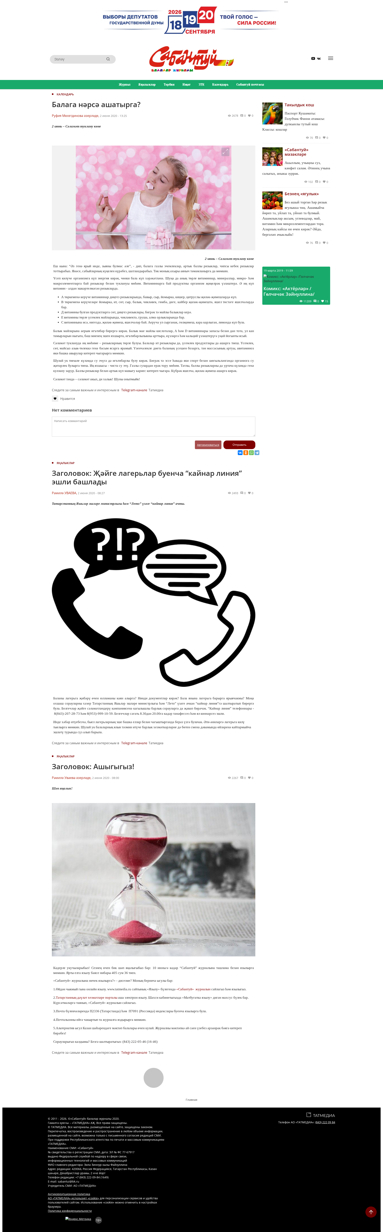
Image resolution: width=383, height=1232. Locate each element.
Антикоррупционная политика (69, 1194)
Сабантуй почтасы (250, 84)
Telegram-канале (134, 390)
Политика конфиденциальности (70, 1211)
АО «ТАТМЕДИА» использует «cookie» (73, 1198)
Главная (191, 1100)
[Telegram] (257, 452)
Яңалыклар (147, 84)
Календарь (220, 84)
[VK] (317, 59)
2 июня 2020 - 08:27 (91, 493)
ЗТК (201, 84)
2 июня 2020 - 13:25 (113, 116)
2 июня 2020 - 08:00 (105, 778)
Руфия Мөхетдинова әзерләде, (75, 115)
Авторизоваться (208, 445)
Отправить (239, 444)
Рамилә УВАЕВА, (64, 493)
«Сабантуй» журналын (193, 989)
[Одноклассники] (245, 452)
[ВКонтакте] (240, 452)
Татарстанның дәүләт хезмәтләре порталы (86, 997)
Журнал (125, 84)
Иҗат (187, 84)
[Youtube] (312, 59)
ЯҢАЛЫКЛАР (66, 463)
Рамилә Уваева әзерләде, (71, 778)
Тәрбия (169, 84)
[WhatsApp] (251, 452)
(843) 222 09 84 (325, 1122)
